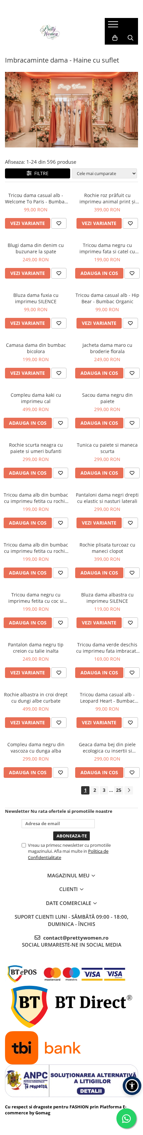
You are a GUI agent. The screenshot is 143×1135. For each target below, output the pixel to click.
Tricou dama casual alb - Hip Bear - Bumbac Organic (107, 298)
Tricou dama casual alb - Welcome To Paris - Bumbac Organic (36, 198)
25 (118, 790)
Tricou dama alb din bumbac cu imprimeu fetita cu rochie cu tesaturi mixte (36, 548)
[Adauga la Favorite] (59, 223)
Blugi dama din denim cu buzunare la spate (36, 248)
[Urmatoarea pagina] (128, 790)
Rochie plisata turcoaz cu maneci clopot (107, 548)
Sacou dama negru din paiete (107, 398)
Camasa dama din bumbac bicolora (36, 348)
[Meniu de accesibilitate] (132, 1085)
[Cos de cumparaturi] (115, 38)
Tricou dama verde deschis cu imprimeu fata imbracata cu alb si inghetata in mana (107, 647)
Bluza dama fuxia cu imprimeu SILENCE (36, 298)
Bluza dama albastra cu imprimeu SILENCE (107, 597)
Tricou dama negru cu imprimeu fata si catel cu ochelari (107, 248)
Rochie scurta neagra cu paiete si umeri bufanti (36, 448)
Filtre (40, 173)
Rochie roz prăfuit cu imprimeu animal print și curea (107, 198)
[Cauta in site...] (130, 38)
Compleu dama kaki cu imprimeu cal (36, 398)
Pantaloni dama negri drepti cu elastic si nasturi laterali (107, 498)
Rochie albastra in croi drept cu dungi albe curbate (36, 697)
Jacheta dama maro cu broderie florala (107, 348)
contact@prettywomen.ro (75, 937)
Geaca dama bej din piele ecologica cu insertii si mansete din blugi (107, 747)
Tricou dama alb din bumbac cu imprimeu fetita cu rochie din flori (36, 498)
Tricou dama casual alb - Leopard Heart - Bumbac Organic (107, 697)
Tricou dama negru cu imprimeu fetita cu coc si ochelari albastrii (36, 597)
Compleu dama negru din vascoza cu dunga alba (36, 747)
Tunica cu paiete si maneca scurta (107, 448)
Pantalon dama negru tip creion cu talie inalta (36, 647)
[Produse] (114, 26)
